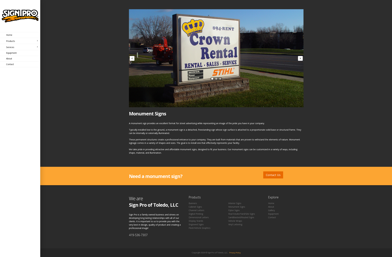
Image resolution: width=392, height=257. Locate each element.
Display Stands (196, 220)
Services (10, 47)
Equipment (11, 52)
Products (10, 41)
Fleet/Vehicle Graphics (199, 227)
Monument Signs (236, 206)
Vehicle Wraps (235, 220)
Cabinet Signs (195, 206)
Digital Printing (196, 213)
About (9, 58)
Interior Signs (234, 203)
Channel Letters (196, 210)
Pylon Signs (234, 210)
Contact (10, 64)
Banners (193, 203)
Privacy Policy (235, 252)
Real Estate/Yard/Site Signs (241, 213)
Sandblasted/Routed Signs (241, 217)
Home (9, 34)
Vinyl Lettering (235, 224)
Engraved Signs (196, 224)
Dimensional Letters (199, 217)
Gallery (271, 210)
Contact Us (273, 175)
